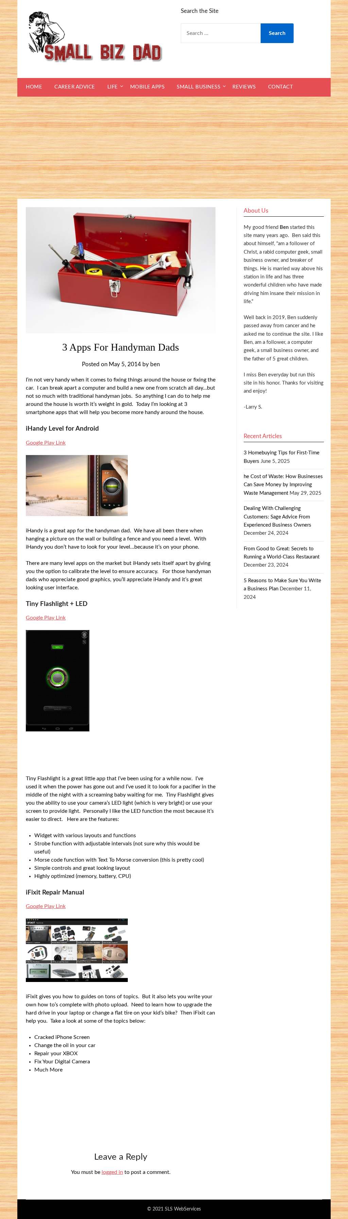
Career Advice (74, 87)
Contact (280, 87)
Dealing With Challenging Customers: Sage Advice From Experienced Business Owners (277, 517)
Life (112, 87)
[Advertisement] (174, 147)
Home (34, 87)
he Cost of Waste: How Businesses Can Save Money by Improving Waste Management (283, 485)
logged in (112, 1172)
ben (155, 364)
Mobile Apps (147, 87)
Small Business (198, 87)
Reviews (244, 87)
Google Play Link (46, 443)
